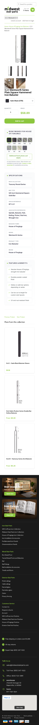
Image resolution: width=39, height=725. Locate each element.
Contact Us (5, 607)
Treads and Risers (7, 570)
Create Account (16, 21)
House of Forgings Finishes (10, 622)
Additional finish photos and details (18, 157)
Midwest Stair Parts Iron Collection (13, 532)
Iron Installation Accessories (11, 538)
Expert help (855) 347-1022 (15, 650)
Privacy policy (6, 718)
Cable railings (6, 584)
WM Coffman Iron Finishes (10, 616)
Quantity (7, 108)
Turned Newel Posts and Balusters (13, 558)
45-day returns (10, 644)
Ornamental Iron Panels (9, 544)
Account (4, 613)
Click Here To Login (28, 21)
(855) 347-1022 (19, 670)
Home (6, 26)
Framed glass (6, 587)
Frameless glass (7, 590)
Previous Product (9, 317)
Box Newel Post (7, 555)
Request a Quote (7, 610)
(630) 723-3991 (17, 676)
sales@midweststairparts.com (17, 665)
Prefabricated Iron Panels (10, 541)
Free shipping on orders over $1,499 (17, 639)
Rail (3, 561)
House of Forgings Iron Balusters (19, 26)
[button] (9, 140)
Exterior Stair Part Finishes (10, 625)
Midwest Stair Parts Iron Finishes (12, 619)
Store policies (28, 716)
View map (19, 707)
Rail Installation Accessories (11, 567)
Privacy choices (19, 718)
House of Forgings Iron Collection (12, 535)
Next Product (21, 317)
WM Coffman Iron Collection (11, 529)
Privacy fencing (7, 596)
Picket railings (6, 581)
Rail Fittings (5, 564)
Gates (4, 593)
